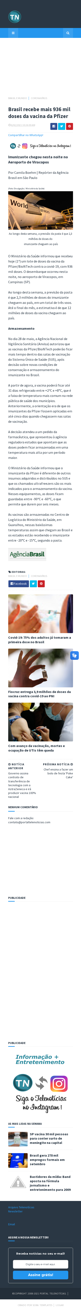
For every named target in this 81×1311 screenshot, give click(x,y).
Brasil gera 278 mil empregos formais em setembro (47, 1159)
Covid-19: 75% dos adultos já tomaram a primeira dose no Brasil (39, 639)
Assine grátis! (40, 1275)
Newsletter (15, 1211)
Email (11, 1224)
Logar (60, 1305)
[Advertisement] (40, 69)
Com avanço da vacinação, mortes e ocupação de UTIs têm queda (36, 748)
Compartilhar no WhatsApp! (25, 135)
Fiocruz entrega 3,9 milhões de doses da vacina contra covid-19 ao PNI (39, 694)
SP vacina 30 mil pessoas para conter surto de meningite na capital (49, 1138)
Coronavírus (39, 98)
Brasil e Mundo (17, 98)
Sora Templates (42, 1305)
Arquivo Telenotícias (21, 1207)
